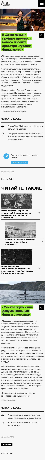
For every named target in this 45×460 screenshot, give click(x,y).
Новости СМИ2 (7, 179)
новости (7, 444)
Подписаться (19, 163)
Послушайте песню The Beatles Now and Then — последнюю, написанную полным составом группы (25, 136)
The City (6, 3)
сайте (29, 396)
